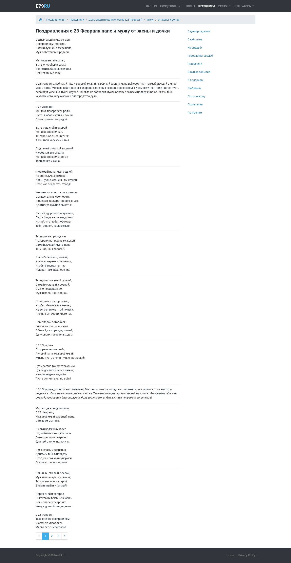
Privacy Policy (246, 555)
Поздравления (171, 6)
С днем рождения (199, 31)
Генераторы (242, 6)
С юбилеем (195, 39)
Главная (151, 6)
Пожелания (195, 104)
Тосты (190, 6)
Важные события (199, 72)
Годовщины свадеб (200, 55)
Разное (223, 6)
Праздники (206, 6)
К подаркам (195, 80)
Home (230, 555)
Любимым (194, 88)
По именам (195, 112)
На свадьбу (195, 47)
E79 (43, 6)
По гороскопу (196, 96)
